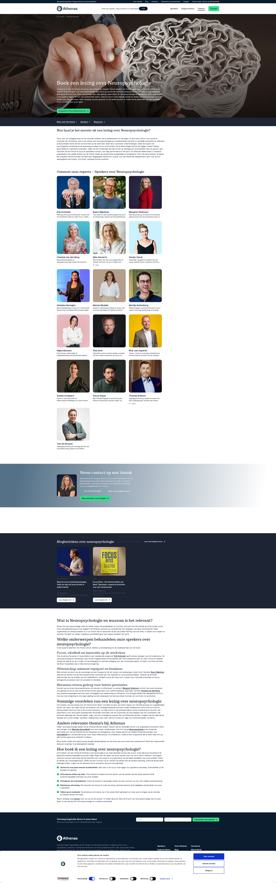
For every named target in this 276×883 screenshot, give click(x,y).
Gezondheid (62, 734)
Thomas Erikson (137, 395)
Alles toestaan (209, 856)
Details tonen (165, 879)
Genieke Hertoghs (66, 305)
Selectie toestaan (208, 863)
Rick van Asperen (138, 350)
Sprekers (174, 9)
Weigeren (208, 870)
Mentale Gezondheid (81, 729)
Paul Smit (98, 350)
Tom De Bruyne (65, 444)
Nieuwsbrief (196, 850)
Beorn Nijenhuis (101, 212)
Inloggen (186, 1)
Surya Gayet (99, 395)
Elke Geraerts (100, 257)
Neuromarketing (136, 729)
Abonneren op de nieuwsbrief (170, 1)
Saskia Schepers (65, 395)
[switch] (113, 878)
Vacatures (154, 1)
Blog (146, 1)
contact (76, 799)
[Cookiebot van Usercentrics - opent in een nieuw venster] (63, 878)
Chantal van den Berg (68, 257)
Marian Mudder (101, 305)
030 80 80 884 (214, 1)
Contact (213, 9)
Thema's (201, 9)
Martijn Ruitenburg (138, 305)
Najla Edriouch (64, 350)
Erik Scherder (64, 212)
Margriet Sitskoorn (138, 212)
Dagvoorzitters (187, 9)
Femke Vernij (135, 257)
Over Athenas (137, 1)
